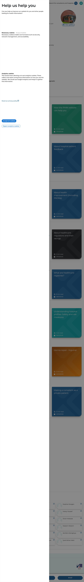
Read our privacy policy (9, 101)
